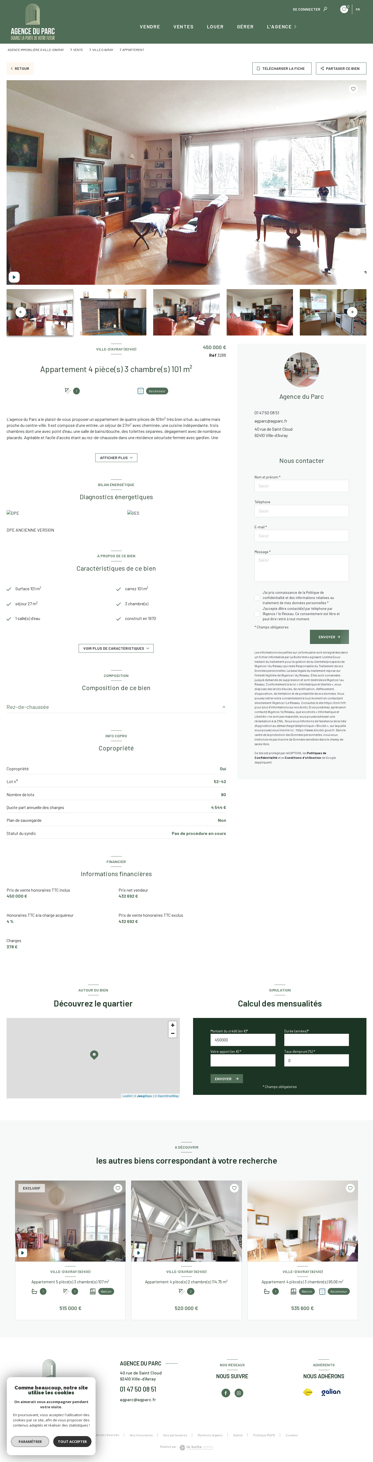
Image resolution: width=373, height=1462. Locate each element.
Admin (238, 1435)
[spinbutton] (316, 1060)
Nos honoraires (141, 1435)
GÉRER (245, 26)
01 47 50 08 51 (266, 412)
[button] (352, 312)
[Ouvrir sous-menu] (296, 26)
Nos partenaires (175, 1435)
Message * (262, 552)
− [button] (172, 1033)
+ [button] (172, 1025)
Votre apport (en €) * (226, 1051)
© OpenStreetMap (167, 1095)
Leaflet (127, 1095)
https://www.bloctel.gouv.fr (315, 730)
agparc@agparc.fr (270, 420)
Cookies (292, 1435)
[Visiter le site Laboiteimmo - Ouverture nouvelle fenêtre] (195, 1447)
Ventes (183, 26)
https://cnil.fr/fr (335, 703)
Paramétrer (30, 1441)
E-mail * (260, 527)
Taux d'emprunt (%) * (299, 1051)
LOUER (215, 26)
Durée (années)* (296, 1031)
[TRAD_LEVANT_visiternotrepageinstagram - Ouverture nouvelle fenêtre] (239, 1393)
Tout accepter (72, 1441)
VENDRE (150, 26)
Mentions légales (210, 1435)
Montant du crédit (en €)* (229, 1031)
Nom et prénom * (267, 477)
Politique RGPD (264, 1435)
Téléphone (262, 502)
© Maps (143, 1095)
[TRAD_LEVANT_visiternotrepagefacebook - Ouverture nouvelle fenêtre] (225, 1393)
